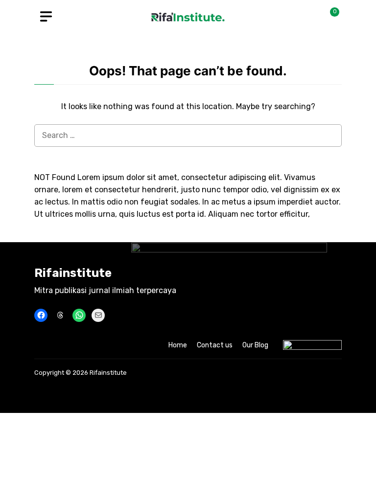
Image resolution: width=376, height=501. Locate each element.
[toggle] (46, 16)
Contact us (215, 345)
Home (177, 345)
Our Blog (255, 345)
